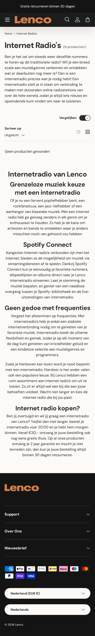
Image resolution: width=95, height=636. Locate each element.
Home (8, 33)
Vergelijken (68, 118)
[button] (88, 20)
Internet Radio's (27, 33)
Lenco (19, 625)
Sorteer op (13, 128)
